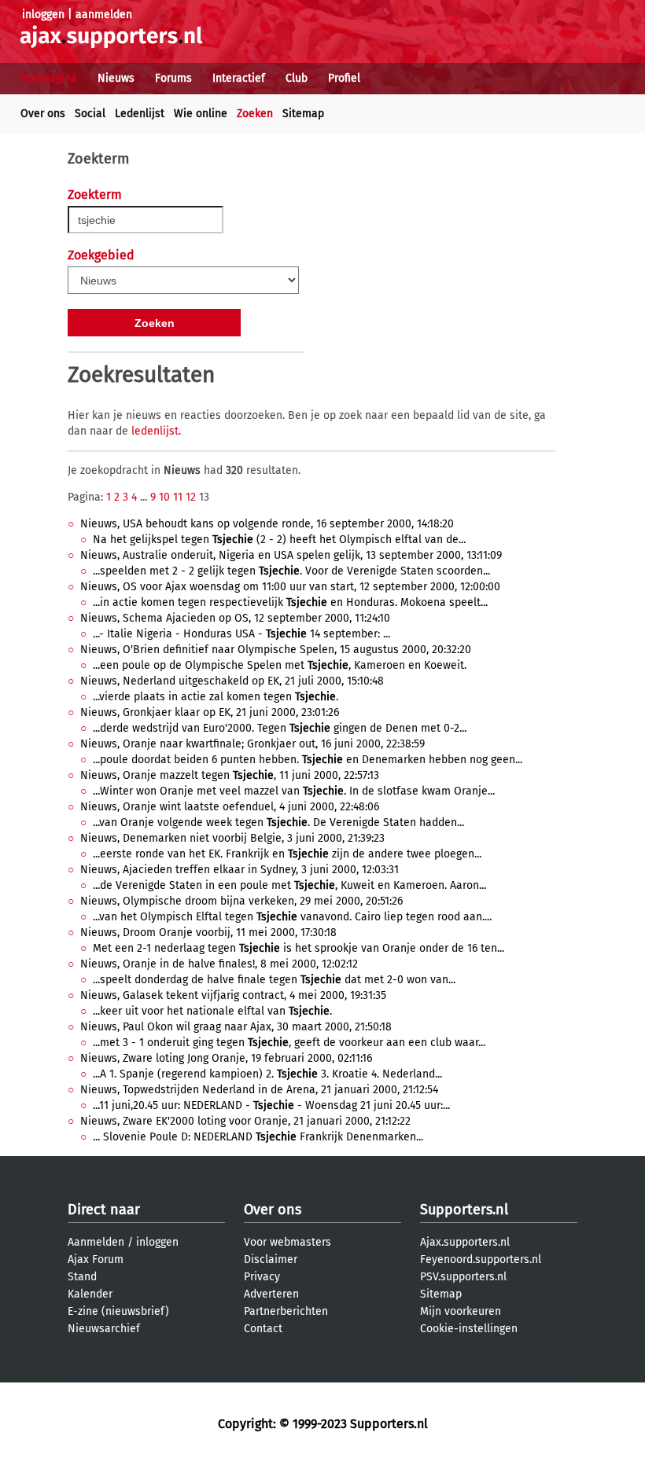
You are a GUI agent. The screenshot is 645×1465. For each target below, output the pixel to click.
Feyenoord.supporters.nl (480, 1259)
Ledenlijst (139, 113)
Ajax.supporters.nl (465, 1242)
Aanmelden (96, 1242)
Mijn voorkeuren (460, 1311)
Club (297, 78)
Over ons (42, 113)
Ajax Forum (95, 1259)
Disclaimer (270, 1259)
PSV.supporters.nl (463, 1276)
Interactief (238, 78)
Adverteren (271, 1294)
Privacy (262, 1276)
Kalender (90, 1294)
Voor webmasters (287, 1242)
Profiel (344, 78)
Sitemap (303, 113)
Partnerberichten (286, 1311)
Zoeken (255, 113)
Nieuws (116, 78)
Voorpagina (48, 78)
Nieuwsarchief (104, 1328)
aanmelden (104, 14)
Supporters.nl (464, 1209)
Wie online (200, 113)
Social (90, 113)
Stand (82, 1276)
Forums (173, 78)
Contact (263, 1328)
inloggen (43, 14)
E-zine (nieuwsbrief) (118, 1311)
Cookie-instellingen (469, 1328)
